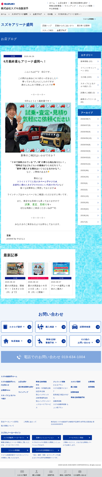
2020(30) (85, 202)
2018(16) (85, 215)
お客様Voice (5, 390)
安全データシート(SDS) (9, 422)
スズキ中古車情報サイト (45, 450)
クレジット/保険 (85, 6)
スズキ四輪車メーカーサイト (14, 438)
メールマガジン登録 (76, 438)
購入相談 (74, 387)
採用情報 (91, 387)
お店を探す (62, 3)
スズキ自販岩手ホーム (9, 376)
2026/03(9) (86, 151)
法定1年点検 (40, 391)
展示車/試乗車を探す (79, 3)
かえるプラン (58, 385)
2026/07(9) (86, 125)
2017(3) (84, 222)
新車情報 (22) (86, 61)
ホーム (52, 3)
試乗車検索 (75, 392)
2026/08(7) (86, 119)
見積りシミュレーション (45, 438)
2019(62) (85, 209)
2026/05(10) (86, 138)
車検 (37, 385)
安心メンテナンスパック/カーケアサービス (43, 404)
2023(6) (84, 183)
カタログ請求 (75, 382)
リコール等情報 (14, 450)
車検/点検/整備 (55, 6)
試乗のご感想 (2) (88, 93)
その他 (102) (86, 77)
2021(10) (85, 196)
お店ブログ (37, 14)
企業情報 (91, 382)
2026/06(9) (86, 132)
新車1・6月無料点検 (43, 388)
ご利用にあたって (30, 422)
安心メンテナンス (42, 395)
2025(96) (85, 170)
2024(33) (85, 177)
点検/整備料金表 (42, 398)
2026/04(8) (86, 145)
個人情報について (7, 426)
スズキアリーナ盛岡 (19, 14)
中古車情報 (53, 9)
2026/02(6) (86, 157)
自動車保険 (57, 401)
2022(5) (84, 190)
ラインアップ (70, 6)
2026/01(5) (86, 164)
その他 (50, 14)
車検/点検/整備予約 (78, 397)
